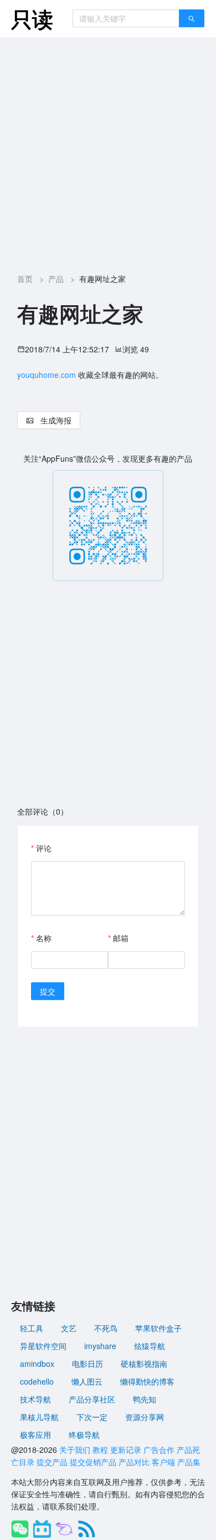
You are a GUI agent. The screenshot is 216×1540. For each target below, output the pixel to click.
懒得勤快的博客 (147, 1381)
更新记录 (125, 1449)
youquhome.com (46, 374)
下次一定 (91, 1416)
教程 (100, 1449)
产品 (56, 278)
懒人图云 (86, 1381)
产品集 (188, 1461)
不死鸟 (105, 1328)
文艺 (68, 1328)
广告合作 (158, 1449)
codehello (37, 1381)
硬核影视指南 (144, 1363)
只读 (32, 18)
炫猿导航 (149, 1345)
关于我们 (74, 1449)
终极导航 (84, 1434)
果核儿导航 (39, 1416)
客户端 (163, 1461)
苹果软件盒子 (158, 1328)
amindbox (37, 1363)
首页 (25, 278)
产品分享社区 (92, 1399)
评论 (44, 848)
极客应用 (35, 1434)
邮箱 (120, 937)
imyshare (100, 1345)
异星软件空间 (43, 1345)
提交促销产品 (93, 1461)
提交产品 (52, 1461)
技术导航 (35, 1399)
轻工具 (31, 1328)
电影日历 (87, 1363)
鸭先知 (144, 1399)
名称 (44, 937)
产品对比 (134, 1461)
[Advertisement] (108, 151)
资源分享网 (144, 1416)
